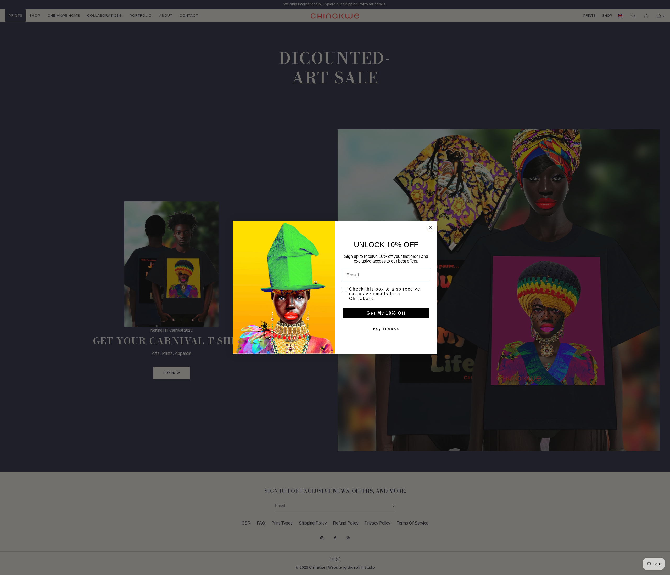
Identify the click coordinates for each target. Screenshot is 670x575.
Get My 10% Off (386, 313)
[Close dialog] (430, 228)
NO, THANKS (386, 329)
